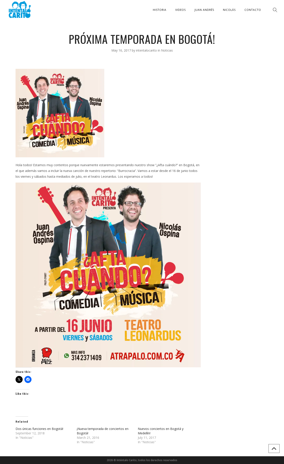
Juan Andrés (204, 10)
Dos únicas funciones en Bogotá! (39, 429)
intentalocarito (147, 50)
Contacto (253, 10)
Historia (159, 10)
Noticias (167, 50)
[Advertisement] (237, 135)
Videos (180, 10)
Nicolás (229, 10)
